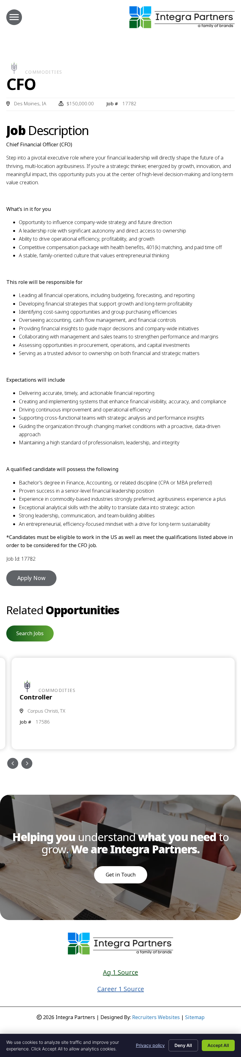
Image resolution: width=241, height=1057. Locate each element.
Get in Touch (121, 874)
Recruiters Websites (156, 1017)
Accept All (218, 1045)
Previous (12, 763)
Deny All (183, 1045)
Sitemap (195, 1017)
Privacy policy (150, 1045)
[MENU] (14, 17)
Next (26, 763)
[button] (30, 633)
